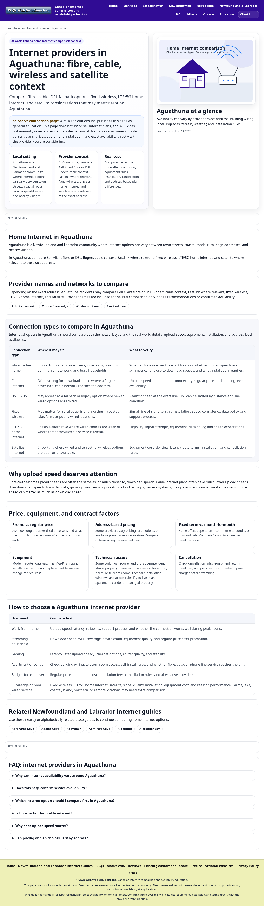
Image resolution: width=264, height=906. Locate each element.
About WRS (116, 865)
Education (227, 14)
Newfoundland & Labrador (238, 6)
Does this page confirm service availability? (51, 788)
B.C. (178, 14)
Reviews (134, 865)
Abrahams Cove (23, 729)
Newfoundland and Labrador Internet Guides (55, 865)
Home (113, 6)
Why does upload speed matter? (41, 825)
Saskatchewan (153, 6)
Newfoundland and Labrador (32, 28)
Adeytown (74, 729)
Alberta (192, 14)
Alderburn (125, 729)
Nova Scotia (205, 6)
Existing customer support (166, 865)
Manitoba (130, 6)
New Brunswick (180, 6)
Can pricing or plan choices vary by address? (51, 838)
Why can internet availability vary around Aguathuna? (60, 775)
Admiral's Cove (99, 729)
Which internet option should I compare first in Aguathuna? (65, 800)
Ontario (208, 14)
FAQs (99, 865)
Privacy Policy (247, 865)
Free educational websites (212, 865)
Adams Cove (50, 729)
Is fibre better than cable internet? (43, 813)
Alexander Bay (149, 729)
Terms (132, 873)
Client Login (248, 14)
